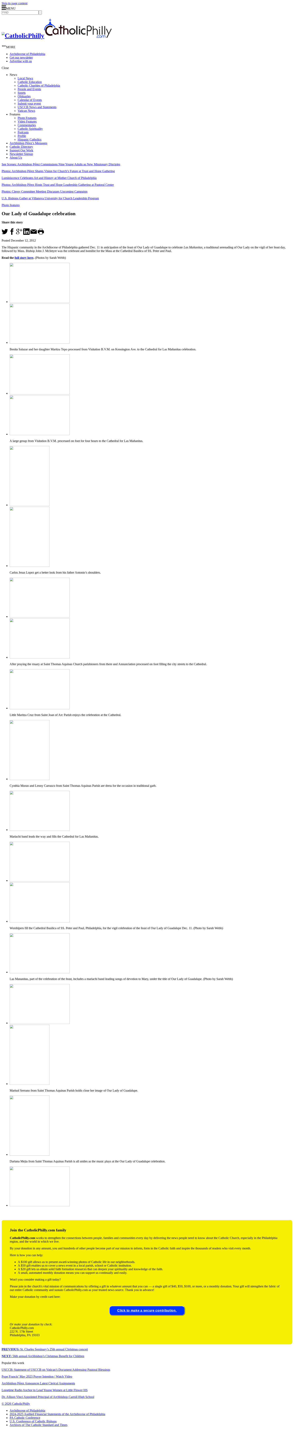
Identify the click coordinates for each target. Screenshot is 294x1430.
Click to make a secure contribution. (147, 1310)
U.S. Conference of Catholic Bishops (33, 1421)
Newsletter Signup (21, 154)
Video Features (27, 121)
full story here (24, 257)
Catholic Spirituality (30, 128)
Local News (25, 78)
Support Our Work (21, 150)
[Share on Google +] (19, 233)
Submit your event (29, 103)
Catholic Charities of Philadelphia (39, 85)
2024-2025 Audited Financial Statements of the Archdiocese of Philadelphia (57, 1414)
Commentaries (27, 125)
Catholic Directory (21, 146)
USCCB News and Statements (37, 107)
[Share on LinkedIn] (26, 233)
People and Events (29, 89)
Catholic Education (30, 82)
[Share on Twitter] (5, 233)
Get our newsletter (21, 57)
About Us (16, 157)
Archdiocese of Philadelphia (27, 54)
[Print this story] (41, 233)
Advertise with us (21, 61)
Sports (22, 92)
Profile (22, 136)
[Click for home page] (57, 35)
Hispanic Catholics (29, 139)
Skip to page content (14, 3)
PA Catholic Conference (25, 1417)
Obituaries (24, 96)
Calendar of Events (30, 100)
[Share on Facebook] (12, 233)
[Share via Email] (33, 233)
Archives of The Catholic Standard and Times (38, 1425)
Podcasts (23, 132)
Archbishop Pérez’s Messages (28, 143)
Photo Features (27, 118)
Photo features (11, 205)
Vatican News (26, 110)
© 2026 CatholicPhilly (16, 1403)
